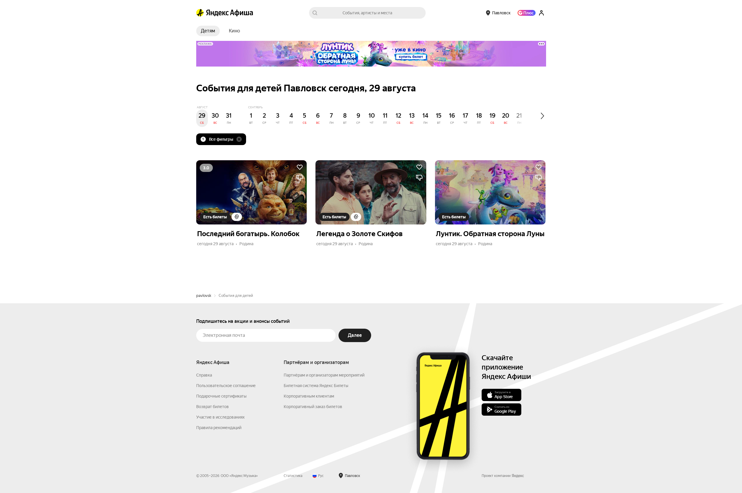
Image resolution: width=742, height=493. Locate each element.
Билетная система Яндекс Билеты (316, 385)
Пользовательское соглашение (226, 385)
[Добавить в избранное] (299, 167)
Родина (246, 243)
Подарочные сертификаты (221, 396)
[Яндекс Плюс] (527, 13)
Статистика (293, 476)
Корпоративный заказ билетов (313, 406)
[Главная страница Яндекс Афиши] (200, 13)
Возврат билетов (212, 406)
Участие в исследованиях (220, 417)
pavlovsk (203, 295)
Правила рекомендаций (218, 427)
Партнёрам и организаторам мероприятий (324, 375)
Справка (204, 375)
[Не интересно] (299, 177)
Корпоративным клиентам (309, 396)
